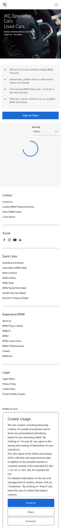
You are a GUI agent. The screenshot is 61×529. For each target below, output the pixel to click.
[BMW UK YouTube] (15, 240)
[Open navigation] (56, 4)
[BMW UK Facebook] (4, 240)
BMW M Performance (13, 345)
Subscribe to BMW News (14, 267)
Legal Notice (8, 378)
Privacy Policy (9, 383)
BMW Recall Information (14, 287)
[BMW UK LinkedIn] (20, 240)
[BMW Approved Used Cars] (4, 4)
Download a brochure (13, 262)
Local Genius (8, 216)
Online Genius (9, 277)
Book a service (9, 272)
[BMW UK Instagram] (9, 240)
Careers (6, 351)
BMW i (5, 335)
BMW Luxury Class (11, 340)
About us (6, 320)
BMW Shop (8, 282)
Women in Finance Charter (15, 298)
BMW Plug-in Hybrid (12, 325)
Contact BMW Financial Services (18, 206)
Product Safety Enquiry (13, 393)
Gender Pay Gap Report (14, 292)
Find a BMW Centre (12, 211)
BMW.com (7, 356)
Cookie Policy (8, 388)
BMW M (6, 330)
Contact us (7, 201)
